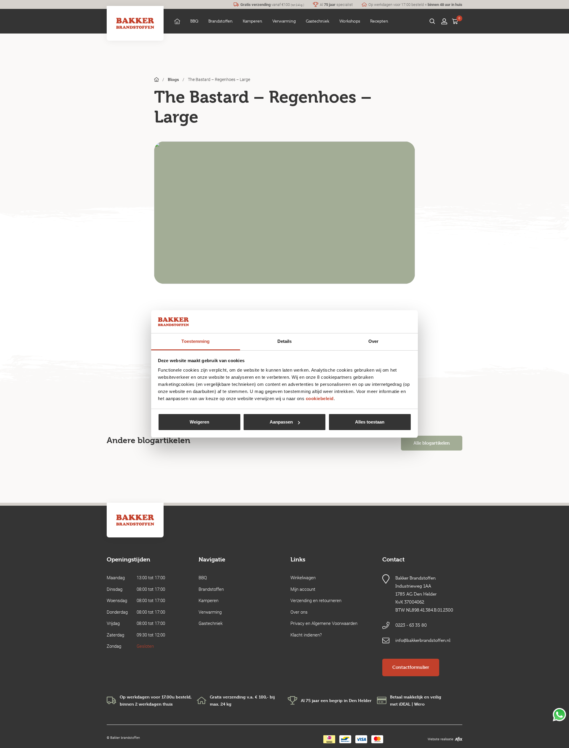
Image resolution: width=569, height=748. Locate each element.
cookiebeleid (320, 398)
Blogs (173, 79)
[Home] (177, 21)
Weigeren (199, 421)
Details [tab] (284, 341)
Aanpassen (281, 421)
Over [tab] (373, 341)
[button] (194, 21)
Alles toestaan (369, 421)
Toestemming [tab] (195, 341)
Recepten (379, 21)
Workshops (349, 21)
